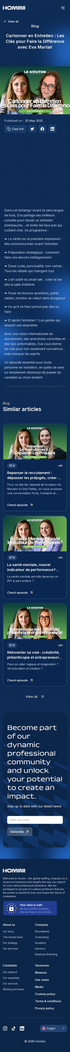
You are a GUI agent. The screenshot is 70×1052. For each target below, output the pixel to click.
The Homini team (13, 937)
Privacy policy (44, 1008)
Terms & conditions (48, 1001)
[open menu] (63, 8)
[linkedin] (22, 1028)
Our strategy (10, 942)
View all (13, 21)
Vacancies (42, 965)
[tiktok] (13, 1028)
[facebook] (42, 129)
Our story (8, 931)
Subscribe (17, 831)
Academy (40, 942)
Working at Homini (13, 989)
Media (39, 987)
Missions (41, 972)
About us (9, 924)
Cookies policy (45, 994)
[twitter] (32, 129)
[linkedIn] (52, 129)
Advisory (40, 948)
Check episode (17, 505)
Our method (10, 972)
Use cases (42, 979)
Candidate (10, 965)
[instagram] (5, 1028)
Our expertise (11, 977)
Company (41, 924)
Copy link (18, 128)
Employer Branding (46, 954)
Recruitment (42, 931)
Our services (10, 948)
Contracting (42, 937)
